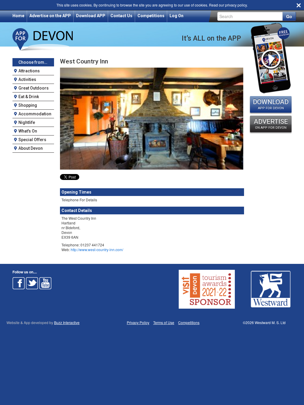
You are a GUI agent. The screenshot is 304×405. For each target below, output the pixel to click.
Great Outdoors (33, 88)
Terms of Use (163, 322)
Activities (27, 79)
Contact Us (121, 15)
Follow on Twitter (32, 283)
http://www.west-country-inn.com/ (97, 249)
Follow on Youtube (45, 283)
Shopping (27, 105)
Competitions (150, 15)
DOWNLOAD (271, 104)
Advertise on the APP (50, 15)
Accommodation (34, 113)
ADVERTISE (271, 124)
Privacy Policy (138, 322)
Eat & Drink (28, 96)
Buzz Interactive (67, 322)
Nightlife (26, 122)
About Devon (30, 148)
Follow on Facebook (18, 283)
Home (18, 15)
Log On (176, 15)
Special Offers (32, 139)
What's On (27, 131)
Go (289, 16)
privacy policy (236, 4)
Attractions (29, 70)
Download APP (90, 15)
